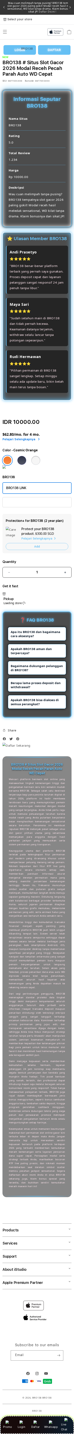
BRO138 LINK (16, 488)
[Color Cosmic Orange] (7, 460)
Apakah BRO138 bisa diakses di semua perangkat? (35, 702)
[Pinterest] (19, 740)
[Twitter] (12, 740)
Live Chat (64, 1427)
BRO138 (37, 1397)
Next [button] (70, 7)
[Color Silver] (35, 460)
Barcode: (29, 80)
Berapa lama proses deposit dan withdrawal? (36, 685)
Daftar (35, 1426)
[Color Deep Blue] (21, 460)
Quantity (9, 562)
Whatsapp (51, 1426)
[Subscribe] (58, 1355)
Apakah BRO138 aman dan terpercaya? (31, 651)
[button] (9, 730)
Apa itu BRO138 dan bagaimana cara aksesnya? (35, 634)
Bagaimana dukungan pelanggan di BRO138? (37, 668)
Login (21, 1426)
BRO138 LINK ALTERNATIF (25, 502)
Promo (7, 1426)
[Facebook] (5, 740)
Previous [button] (4, 7)
